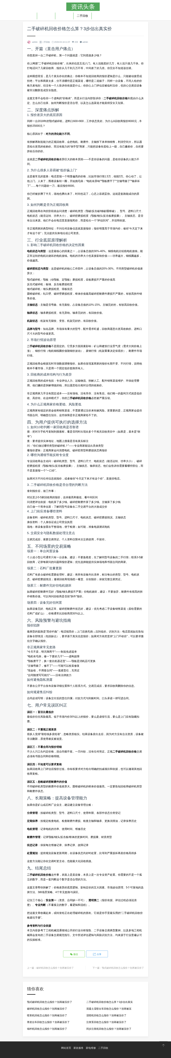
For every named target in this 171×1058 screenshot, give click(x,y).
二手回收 (82, 15)
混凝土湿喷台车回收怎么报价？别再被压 (108, 1008)
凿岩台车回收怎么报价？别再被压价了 (48, 1022)
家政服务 (46, 15)
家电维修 (64, 15)
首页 (31, 15)
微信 (75, 954)
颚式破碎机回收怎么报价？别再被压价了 (123, 967)
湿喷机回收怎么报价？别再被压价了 (106, 1015)
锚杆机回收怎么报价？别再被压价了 (47, 1028)
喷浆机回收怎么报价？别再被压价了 (47, 1015)
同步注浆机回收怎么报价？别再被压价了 (108, 1028)
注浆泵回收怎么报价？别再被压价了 (106, 1022)
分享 (98, 954)
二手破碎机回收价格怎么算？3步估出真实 (109, 1002)
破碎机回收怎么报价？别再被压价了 (55, 967)
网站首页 (66, 1047)
